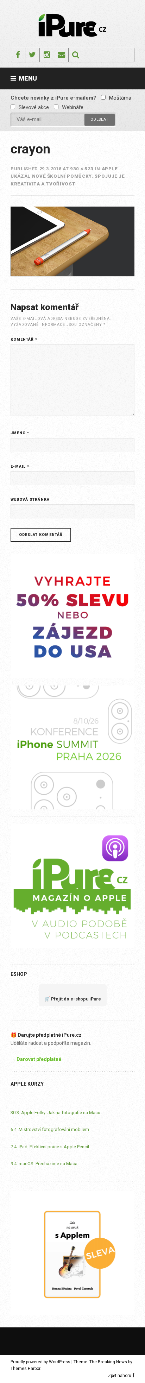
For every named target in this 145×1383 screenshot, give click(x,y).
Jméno (20, 433)
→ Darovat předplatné (36, 1059)
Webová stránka (30, 499)
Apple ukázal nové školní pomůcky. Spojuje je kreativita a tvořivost (68, 176)
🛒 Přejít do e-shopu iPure (72, 999)
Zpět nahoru (119, 1375)
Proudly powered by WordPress (40, 1361)
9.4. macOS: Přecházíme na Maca (44, 1163)
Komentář (24, 339)
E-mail (20, 466)
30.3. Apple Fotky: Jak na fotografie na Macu (55, 1112)
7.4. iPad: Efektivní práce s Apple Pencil (50, 1146)
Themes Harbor (25, 1368)
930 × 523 (82, 168)
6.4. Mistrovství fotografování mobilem (50, 1129)
